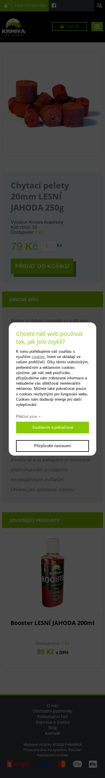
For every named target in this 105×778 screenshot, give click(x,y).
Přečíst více (26, 416)
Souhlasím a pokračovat (52, 427)
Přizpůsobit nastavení (52, 446)
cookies (38, 357)
